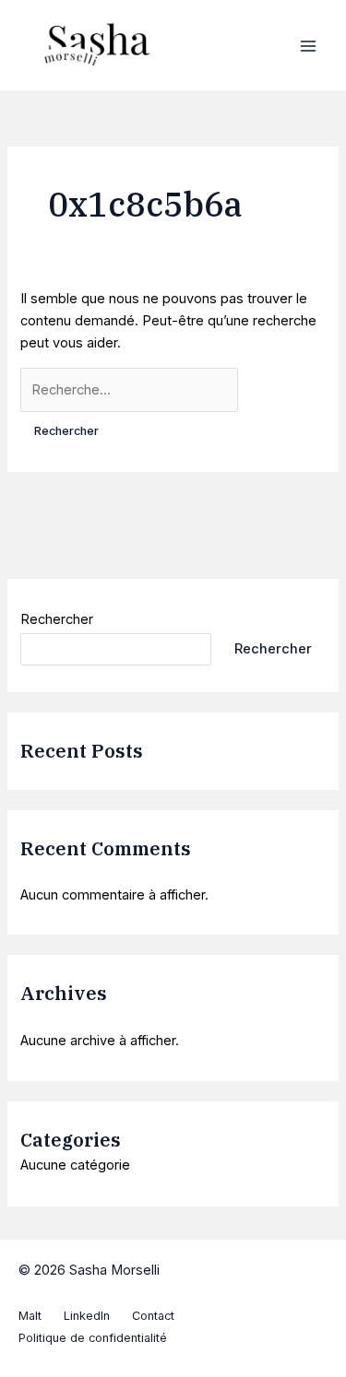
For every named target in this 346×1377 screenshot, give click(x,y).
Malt (30, 1316)
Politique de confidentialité (92, 1338)
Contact (153, 1316)
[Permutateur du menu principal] (308, 46)
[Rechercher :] (129, 390)
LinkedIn (87, 1316)
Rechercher (56, 619)
